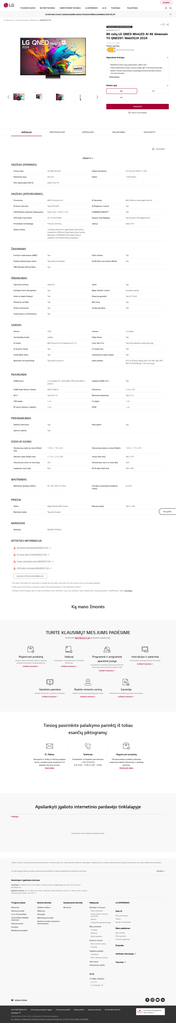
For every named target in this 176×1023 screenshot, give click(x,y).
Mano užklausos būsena (99, 957)
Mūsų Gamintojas (122, 915)
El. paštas (94, 930)
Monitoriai (67, 907)
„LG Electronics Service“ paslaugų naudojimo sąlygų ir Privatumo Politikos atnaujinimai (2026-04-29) (80, 14)
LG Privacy (128, 590)
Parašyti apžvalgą (112, 46)
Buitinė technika (44, 902)
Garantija (94, 947)
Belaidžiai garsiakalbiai (19, 930)
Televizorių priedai (17, 911)
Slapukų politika (79, 1010)
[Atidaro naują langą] (147, 1000)
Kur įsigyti (137, 106)
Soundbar (14, 927)
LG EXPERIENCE (122, 902)
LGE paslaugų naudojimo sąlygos (41, 1010)
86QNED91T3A (82, 638)
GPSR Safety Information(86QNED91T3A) (33, 568)
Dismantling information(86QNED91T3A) (33, 547)
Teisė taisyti (93, 961)
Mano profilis (120, 933)
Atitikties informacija (125, 954)
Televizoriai (15, 907)
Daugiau (160, 871)
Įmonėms (166, 2)
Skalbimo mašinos (43, 907)
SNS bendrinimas (167, 24)
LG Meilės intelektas (96, 979)
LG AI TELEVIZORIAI (18, 914)
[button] (53, 58)
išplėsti (167, 57)
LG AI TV (94, 982)
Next (97, 97)
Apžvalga (26, 132)
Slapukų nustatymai (94, 1010)
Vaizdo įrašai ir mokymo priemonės (99, 915)
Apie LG (119, 911)
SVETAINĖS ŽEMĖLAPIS (19, 1010)
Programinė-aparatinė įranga (101, 922)
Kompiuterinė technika (72, 902)
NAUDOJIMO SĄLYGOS (112, 1010)
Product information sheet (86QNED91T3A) (34, 561)
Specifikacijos (57, 132)
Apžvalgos (88, 132)
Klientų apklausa (96, 936)
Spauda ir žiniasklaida (123, 922)
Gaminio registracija (123, 939)
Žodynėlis (120, 945)
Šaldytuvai (41, 911)
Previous (8, 97)
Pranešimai (94, 954)
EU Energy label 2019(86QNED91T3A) (32, 554)
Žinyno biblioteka (97, 911)
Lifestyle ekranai (17, 923)
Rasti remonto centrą (98, 944)
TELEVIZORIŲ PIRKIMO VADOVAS (19, 919)
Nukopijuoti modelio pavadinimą (119, 30)
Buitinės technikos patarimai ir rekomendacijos (48, 922)
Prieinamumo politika (97, 965)
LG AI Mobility (96, 985)
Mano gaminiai (121, 936)
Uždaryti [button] (86, 158)
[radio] (121, 91)
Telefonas (94, 933)
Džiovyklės (41, 914)
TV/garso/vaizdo (18, 902)
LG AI (91, 974)
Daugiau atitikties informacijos (30, 576)
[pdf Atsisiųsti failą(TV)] (111, 49)
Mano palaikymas (123, 928)
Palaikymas (118, 132)
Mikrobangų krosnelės (45, 918)
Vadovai (93, 919)
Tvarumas (120, 962)
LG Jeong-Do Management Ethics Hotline (153, 1011)
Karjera (118, 919)
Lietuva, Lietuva (21, 1000)
